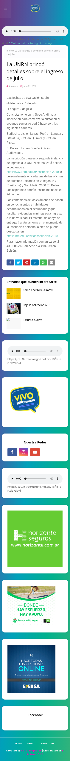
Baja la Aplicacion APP (36, 305)
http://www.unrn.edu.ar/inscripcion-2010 (33, 171)
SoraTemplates (31, 750)
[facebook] (12, 452)
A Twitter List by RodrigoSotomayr (30, 43)
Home (18, 743)
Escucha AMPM (32, 320)
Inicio (10, 50)
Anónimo (13, 86)
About (31, 743)
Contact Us (47, 743)
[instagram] (23, 452)
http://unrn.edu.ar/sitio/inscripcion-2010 (32, 236)
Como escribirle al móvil (38, 290)
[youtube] (35, 452)
